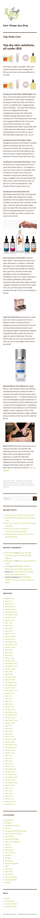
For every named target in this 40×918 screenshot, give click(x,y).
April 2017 (9, 704)
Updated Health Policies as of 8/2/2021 (20, 515)
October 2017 (10, 688)
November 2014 (11, 777)
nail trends (9, 850)
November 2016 (11, 715)
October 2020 (10, 617)
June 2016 (9, 728)
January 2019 (10, 661)
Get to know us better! (13, 834)
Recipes (8, 858)
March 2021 (9, 604)
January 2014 (10, 804)
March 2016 (9, 736)
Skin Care (16, 483)
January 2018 (10, 680)
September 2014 (11, 783)
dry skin (30, 483)
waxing (8, 882)
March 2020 (9, 634)
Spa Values (9, 874)
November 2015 (11, 747)
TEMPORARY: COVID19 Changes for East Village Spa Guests (19, 579)
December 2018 (11, 663)
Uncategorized (10, 880)
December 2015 (11, 745)
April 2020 (9, 631)
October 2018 (10, 669)
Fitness (8, 828)
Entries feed (9, 901)
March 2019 (9, 658)
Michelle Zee (10, 553)
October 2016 (10, 718)
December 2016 (11, 712)
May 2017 (8, 701)
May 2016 (8, 731)
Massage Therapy (12, 839)
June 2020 (9, 626)
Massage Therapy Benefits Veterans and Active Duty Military (18, 555)
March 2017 (9, 707)
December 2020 (11, 612)
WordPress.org (10, 906)
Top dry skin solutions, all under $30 (18, 47)
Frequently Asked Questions (16, 831)
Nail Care (8, 847)
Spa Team (9, 872)
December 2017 (11, 682)
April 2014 (9, 796)
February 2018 (10, 677)
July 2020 (8, 623)
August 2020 (10, 620)
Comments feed (11, 904)
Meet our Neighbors (12, 842)
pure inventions (20, 485)
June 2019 (9, 650)
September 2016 (11, 720)
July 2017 (8, 696)
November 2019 (11, 644)
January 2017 (10, 709)
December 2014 (11, 774)
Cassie (7, 566)
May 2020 (9, 628)
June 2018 (9, 672)
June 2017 (8, 699)
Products (6, 483)
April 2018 (9, 674)
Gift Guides (9, 836)
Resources (9, 861)
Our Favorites (28, 481)
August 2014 (9, 785)
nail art (8, 844)
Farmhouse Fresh (8, 485)
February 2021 (10, 607)
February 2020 (10, 636)
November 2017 (11, 685)
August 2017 (9, 693)
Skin (10, 483)
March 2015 (9, 766)
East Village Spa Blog (15, 25)
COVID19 (8, 823)
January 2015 (10, 772)
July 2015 (8, 755)
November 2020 (11, 615)
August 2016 (10, 723)
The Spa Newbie (11, 877)
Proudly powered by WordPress (27, 914)
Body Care (23, 483)
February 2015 (10, 769)
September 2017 (11, 690)
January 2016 (10, 742)
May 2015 (8, 761)
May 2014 (8, 793)
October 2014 (10, 780)
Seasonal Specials (12, 863)
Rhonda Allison (30, 485)
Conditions (19, 481)
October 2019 (10, 647)
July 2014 (8, 788)
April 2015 (9, 764)
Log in (7, 898)
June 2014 (9, 791)
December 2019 (11, 642)
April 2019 (9, 655)
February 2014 (10, 801)
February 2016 (10, 739)
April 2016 (9, 734)
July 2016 (8, 726)
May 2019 (8, 653)
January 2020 (10, 639)
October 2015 (10, 750)
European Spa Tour (12, 826)
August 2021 (9, 598)
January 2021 (10, 609)
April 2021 (9, 601)
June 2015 (9, 758)
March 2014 (9, 799)
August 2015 (9, 753)
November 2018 (11, 666)
